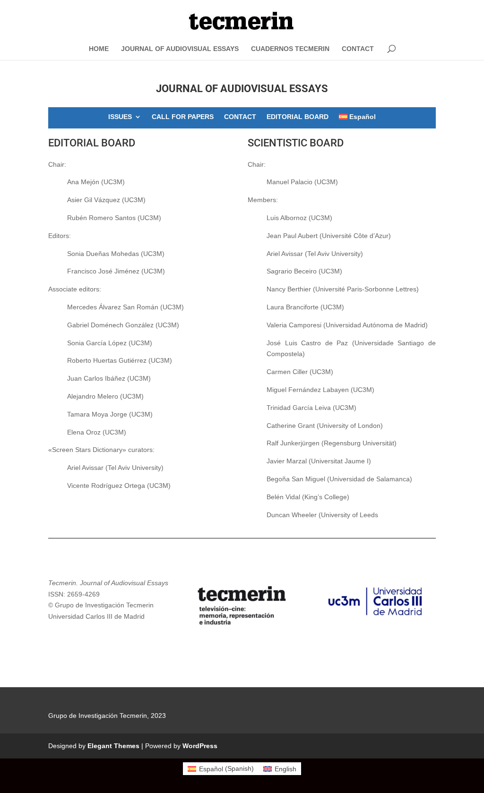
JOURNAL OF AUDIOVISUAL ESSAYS (180, 48)
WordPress (199, 746)
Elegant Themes (113, 746)
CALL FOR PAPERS (183, 116)
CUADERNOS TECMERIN (290, 48)
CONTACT (358, 48)
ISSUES (120, 116)
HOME (99, 48)
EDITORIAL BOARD (297, 116)
